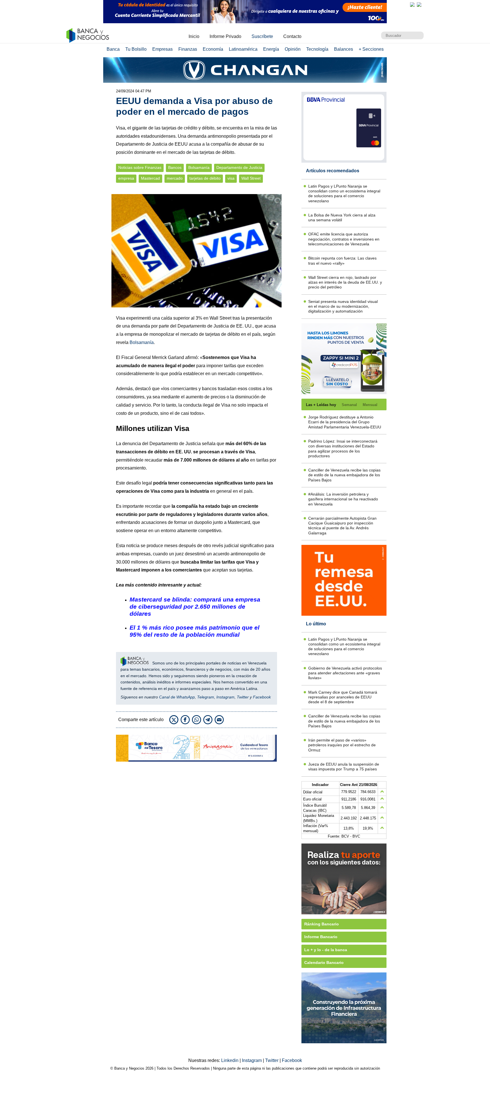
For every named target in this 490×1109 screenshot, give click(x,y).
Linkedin (230, 1060)
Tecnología (317, 49)
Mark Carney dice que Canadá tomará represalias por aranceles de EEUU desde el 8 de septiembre (342, 697)
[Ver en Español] (419, 4)
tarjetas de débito (205, 178)
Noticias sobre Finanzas (139, 167)
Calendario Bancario (324, 962)
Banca (113, 49)
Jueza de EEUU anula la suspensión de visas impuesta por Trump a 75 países (343, 766)
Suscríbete (262, 36)
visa (231, 178)
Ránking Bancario (321, 924)
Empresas (162, 49)
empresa (126, 178)
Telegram (205, 697)
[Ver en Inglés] (412, 4)
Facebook (262, 697)
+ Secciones (371, 49)
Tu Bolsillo (136, 49)
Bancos (174, 167)
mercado (175, 178)
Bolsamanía (199, 167)
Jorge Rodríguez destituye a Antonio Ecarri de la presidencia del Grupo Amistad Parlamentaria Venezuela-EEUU (344, 422)
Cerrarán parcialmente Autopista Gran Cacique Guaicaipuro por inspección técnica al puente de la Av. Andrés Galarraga (342, 525)
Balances (343, 49)
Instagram (225, 697)
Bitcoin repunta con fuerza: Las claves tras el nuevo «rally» (342, 260)
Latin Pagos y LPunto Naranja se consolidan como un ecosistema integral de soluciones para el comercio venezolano (344, 193)
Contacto (292, 36)
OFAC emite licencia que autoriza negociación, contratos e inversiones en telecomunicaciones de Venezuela (343, 239)
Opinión (293, 49)
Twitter (243, 697)
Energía (271, 49)
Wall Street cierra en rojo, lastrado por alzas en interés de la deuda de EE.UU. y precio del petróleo (345, 282)
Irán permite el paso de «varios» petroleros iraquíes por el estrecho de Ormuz (342, 745)
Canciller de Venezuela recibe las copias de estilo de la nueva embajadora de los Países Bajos (344, 475)
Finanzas (187, 49)
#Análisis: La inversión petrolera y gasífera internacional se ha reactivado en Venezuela (343, 499)
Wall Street (251, 178)
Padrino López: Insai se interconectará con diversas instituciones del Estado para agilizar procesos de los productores (342, 448)
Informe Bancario (320, 936)
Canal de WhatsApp (177, 697)
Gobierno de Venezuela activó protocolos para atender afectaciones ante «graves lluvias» (345, 673)
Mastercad (150, 178)
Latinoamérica (243, 49)
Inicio (194, 36)
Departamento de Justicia (239, 167)
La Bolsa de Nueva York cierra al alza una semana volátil (341, 217)
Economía (213, 49)
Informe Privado (225, 36)
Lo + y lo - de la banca (325, 949)
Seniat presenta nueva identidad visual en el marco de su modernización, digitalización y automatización (343, 306)
